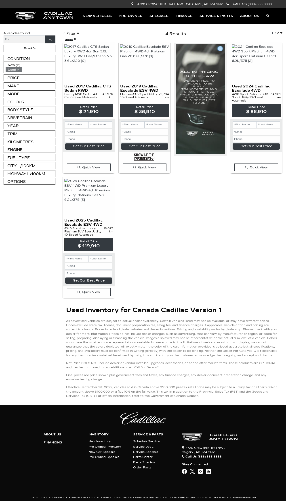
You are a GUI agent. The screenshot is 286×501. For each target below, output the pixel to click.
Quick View (91, 167)
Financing (53, 442)
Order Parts (142, 467)
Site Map (103, 497)
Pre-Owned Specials (103, 457)
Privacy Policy (83, 497)
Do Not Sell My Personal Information (140, 497)
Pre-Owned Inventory (104, 446)
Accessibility (58, 497)
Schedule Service (146, 441)
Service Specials (145, 451)
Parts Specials (144, 462)
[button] (97, 15)
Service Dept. (143, 446)
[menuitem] (30, 65)
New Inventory (99, 441)
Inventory (98, 434)
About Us (52, 434)
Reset (28, 48)
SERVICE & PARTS (148, 434)
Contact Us (37, 497)
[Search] (50, 39)
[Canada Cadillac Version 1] (43, 16)
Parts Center (143, 457)
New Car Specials (101, 451)
